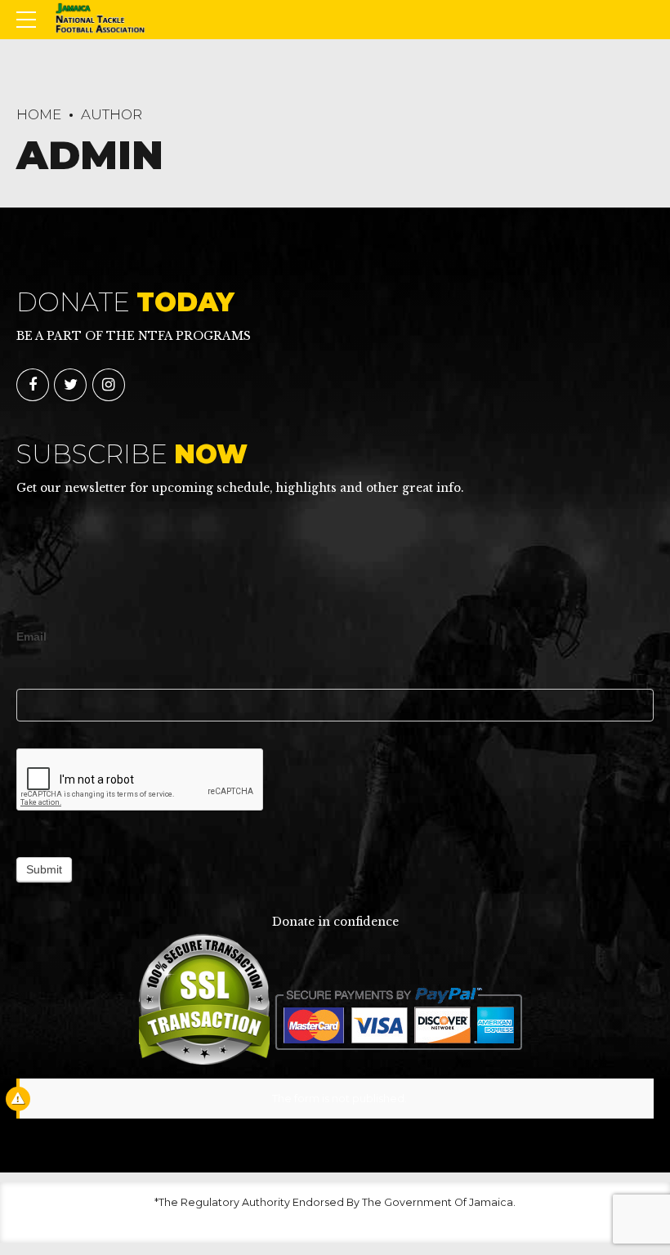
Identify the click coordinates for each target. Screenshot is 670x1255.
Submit (44, 869)
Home (38, 114)
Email (31, 636)
